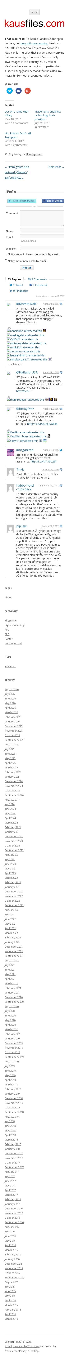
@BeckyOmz (25, 409)
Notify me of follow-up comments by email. (33, 254)
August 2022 (12, 910)
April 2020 (10, 1024)
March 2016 (11, 1250)
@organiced (24, 450)
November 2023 (14, 841)
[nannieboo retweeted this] (24, 331)
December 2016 (14, 1208)
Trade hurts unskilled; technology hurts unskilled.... (47, 115)
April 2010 (10, 1314)
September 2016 (14, 1222)
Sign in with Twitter (21, 201)
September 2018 (14, 1112)
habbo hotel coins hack (25, 487)
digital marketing (14, 625)
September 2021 (14, 956)
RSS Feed (10, 666)
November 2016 (14, 1213)
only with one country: (35, 43)
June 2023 (10, 864)
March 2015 (11, 1305)
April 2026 (10, 707)
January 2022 (12, 942)
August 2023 (12, 854)
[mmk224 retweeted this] (23, 347)
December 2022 (14, 891)
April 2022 (10, 928)
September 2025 (14, 740)
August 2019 (12, 1061)
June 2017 (10, 1181)
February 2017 (13, 1199)
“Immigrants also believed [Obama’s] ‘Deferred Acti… (17, 172)
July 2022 (10, 914)
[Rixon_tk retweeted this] (41, 441)
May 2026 (10, 703)
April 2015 (10, 1300)
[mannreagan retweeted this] (26, 400)
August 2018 (12, 1116)
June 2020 (10, 1015)
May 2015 (10, 1296)
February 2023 (13, 882)
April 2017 (10, 1190)
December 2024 (14, 781)
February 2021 (13, 988)
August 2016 (12, 1227)
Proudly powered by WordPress (22, 1346)
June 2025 (10, 753)
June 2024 (10, 809)
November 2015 (14, 1268)
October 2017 (12, 1162)
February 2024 (13, 827)
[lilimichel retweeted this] (50, 359)
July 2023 (10, 859)
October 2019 (12, 1052)
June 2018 (10, 1126)
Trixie (20, 469)
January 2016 (12, 1259)
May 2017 (10, 1185)
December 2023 (14, 836)
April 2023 (10, 873)
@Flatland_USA (27, 372)
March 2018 (11, 1139)
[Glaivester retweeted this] (44, 331)
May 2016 (10, 1240)
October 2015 (12, 1273)
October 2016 (12, 1217)
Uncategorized (34, 154)
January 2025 (12, 776)
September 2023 (14, 850)
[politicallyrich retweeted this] (45, 441)
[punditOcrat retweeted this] (47, 400)
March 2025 (11, 767)
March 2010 (11, 1318)
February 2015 (13, 1309)
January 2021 (12, 992)
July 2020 (10, 1011)
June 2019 (10, 1070)
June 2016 (10, 1236)
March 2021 (11, 983)
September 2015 (14, 1277)
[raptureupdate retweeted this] (27, 343)
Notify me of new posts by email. (27, 260)
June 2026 (10, 698)
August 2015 (12, 1282)
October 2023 (12, 845)
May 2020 (10, 1020)
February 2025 (13, 772)
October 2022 (12, 900)
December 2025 (14, 726)
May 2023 (10, 868)
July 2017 (10, 1176)
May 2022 (10, 923)
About (8, 597)
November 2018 (14, 1103)
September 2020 (14, 1001)
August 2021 (12, 960)
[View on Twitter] (60, 304)
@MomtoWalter (27, 304)
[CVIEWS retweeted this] (23, 339)
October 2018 (12, 1107)
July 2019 (10, 1066)
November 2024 (14, 786)
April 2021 (10, 979)
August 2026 (12, 689)
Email (9, 237)
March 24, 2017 (50, 526)
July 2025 (10, 749)
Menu (35, 12)
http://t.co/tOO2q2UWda (42, 424)
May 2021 (10, 974)
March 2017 (11, 1194)
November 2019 (14, 1047)
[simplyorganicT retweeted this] (27, 359)
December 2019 (14, 1043)
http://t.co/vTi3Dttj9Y (44, 461)
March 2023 (11, 877)
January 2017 (12, 1204)
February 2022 (13, 937)
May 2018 (10, 1130)
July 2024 (10, 804)
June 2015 (10, 1291)
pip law (21, 526)
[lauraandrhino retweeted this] (26, 355)
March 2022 (11, 933)
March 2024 (11, 822)
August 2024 (12, 799)
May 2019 (10, 1075)
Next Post (56, 167)
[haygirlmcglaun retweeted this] (49, 436)
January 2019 (12, 1093)
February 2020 (13, 1034)
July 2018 (10, 1121)
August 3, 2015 (51, 450)
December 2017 (14, 1153)
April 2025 (10, 763)
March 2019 (11, 1084)
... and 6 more (15, 364)
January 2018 (12, 1148)
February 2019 (13, 1089)
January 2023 (12, 887)
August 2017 (12, 1171)
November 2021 (14, 951)
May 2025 (10, 758)
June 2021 (10, 969)
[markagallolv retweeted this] (26, 335)
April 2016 (10, 1245)
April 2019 (10, 1080)
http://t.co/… (23, 391)
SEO (7, 634)
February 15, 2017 (49, 485)
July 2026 (10, 694)
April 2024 (10, 818)
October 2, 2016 (50, 469)
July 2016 (10, 1231)
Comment (12, 213)
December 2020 (14, 997)
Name (9, 231)
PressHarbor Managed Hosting (21, 1351)
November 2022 (14, 896)
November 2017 (14, 1158)
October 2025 (12, 735)
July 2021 (10, 965)
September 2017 (14, 1167)
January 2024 (12, 831)
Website (11, 248)
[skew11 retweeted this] (23, 441)
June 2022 (10, 919)
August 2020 (12, 1006)
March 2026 (11, 712)
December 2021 (14, 946)
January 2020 (12, 1038)
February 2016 (13, 1254)
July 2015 (10, 1286)
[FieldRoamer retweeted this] (26, 432)
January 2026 (12, 721)
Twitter (8, 639)
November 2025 (14, 730)
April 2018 (10, 1135)
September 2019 (14, 1057)
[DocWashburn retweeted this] (27, 436)
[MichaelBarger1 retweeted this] (55, 400)
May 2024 (10, 813)
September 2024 (14, 795)
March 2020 (11, 1029)
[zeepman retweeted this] (24, 351)
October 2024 (12, 790)
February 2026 (13, 717)
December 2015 (14, 1263)
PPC (7, 629)
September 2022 (14, 905)
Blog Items (10, 620)
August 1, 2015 (51, 304)
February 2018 (13, 1144)
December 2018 (14, 1098)
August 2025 (12, 744)
